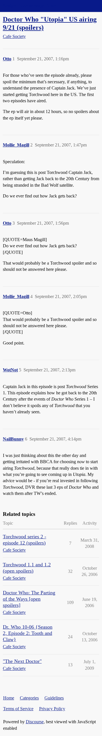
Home (8, 697)
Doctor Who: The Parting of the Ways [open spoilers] (29, 599)
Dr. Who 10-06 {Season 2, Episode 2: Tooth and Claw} (27, 633)
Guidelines (54, 697)
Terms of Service (18, 708)
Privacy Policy (52, 708)
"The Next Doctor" (22, 661)
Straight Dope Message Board (30, 5)
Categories (29, 697)
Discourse (35, 721)
